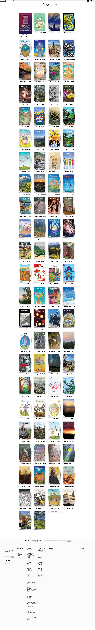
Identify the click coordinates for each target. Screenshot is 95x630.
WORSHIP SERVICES (30, 586)
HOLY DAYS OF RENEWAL (31, 603)
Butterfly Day (29, 597)
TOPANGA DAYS (30, 619)
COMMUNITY (29, 592)
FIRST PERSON (29, 601)
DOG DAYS (29, 587)
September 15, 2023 (41, 558)
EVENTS (28, 558)
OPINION (28, 557)
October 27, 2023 (40, 555)
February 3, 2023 (40, 577)
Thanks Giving (29, 583)
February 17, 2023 (40, 576)
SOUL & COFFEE (30, 554)
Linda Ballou (18, 555)
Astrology (28, 564)
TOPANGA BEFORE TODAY (31, 617)
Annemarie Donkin (19, 549)
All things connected (30, 553)
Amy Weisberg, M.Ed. (20, 548)
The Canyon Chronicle (37, 9)
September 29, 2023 (41, 557)
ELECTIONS (29, 562)
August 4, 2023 (40, 562)
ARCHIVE (45, 9)
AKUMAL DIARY (29, 595)
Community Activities (51, 549)
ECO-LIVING (29, 598)
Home (22, 9)
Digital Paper (29, 548)
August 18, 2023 (40, 561)
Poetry (28, 611)
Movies (28, 604)
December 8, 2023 (40, 551)
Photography (29, 607)
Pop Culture (29, 610)
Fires (28, 575)
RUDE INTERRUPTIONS (31, 612)
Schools (28, 574)
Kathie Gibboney (19, 554)
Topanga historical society (31, 582)
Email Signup (83, 549)
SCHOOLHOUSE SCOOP (31, 613)
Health (28, 577)
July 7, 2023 (40, 564)
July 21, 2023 (40, 563)
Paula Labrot (18, 556)
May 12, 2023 (40, 569)
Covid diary (29, 569)
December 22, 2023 (41, 550)
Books (28, 563)
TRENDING (29, 618)
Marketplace (57, 9)
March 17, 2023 (40, 574)
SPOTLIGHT (29, 588)
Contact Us (71, 9)
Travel (28, 580)
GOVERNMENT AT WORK (31, 602)
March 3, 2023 (40, 575)
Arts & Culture (29, 596)
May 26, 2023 (40, 568)
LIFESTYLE (29, 561)
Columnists (29, 568)
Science (28, 576)
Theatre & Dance (29, 616)
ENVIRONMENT (29, 570)
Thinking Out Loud (30, 549)
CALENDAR (51, 9)
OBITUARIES (29, 581)
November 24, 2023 (41, 552)
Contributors (27, 9)
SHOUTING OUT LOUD (30, 591)
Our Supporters (65, 9)
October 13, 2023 (40, 556)
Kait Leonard (18, 553)
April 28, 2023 (40, 570)
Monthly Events (50, 548)
